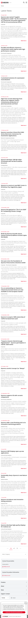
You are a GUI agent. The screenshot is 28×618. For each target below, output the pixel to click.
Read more (23, 40)
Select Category (6, 554)
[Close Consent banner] (26, 603)
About (2, 586)
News (2, 590)
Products (3, 582)
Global (14, 597)
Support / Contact (5, 593)
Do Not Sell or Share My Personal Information (14, 612)
